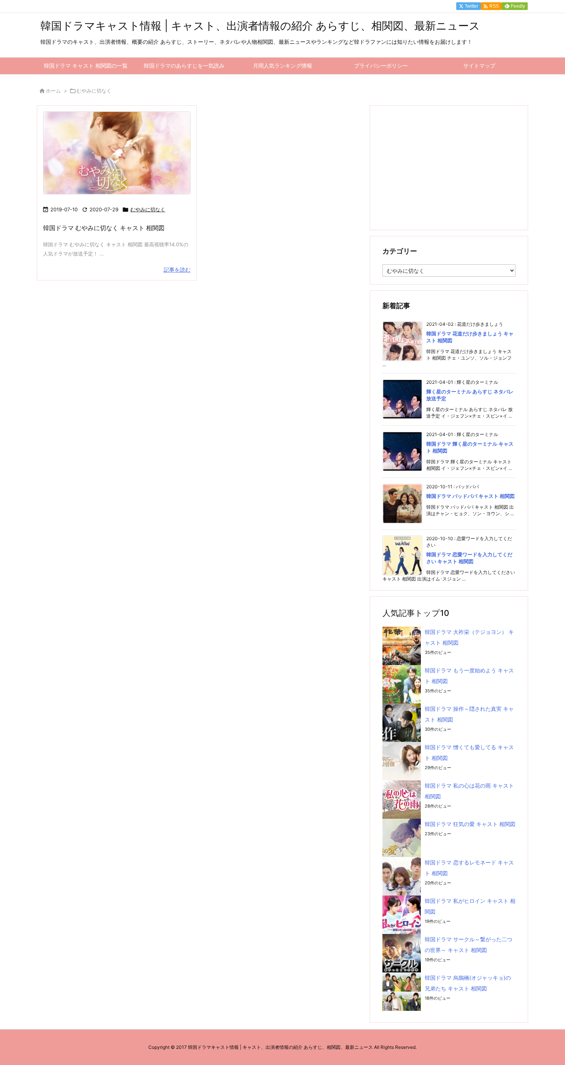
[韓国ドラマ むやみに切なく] (117, 153)
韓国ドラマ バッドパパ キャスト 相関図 (470, 496)
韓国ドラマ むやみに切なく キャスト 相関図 (104, 228)
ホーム (53, 91)
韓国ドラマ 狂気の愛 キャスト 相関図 (470, 824)
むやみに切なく (147, 209)
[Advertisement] (448, 167)
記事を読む (177, 269)
